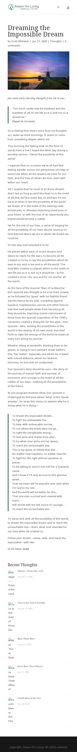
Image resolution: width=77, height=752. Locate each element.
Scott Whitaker (20, 41)
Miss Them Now (26, 638)
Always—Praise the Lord (30, 570)
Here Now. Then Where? (30, 666)
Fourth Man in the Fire (29, 698)
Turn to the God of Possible (31, 602)
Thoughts (56, 41)
